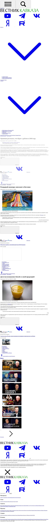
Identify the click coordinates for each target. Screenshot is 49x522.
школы (3, 455)
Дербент (3, 351)
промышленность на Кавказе (7, 352)
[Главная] (19, 11)
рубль (3, 179)
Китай (3, 350)
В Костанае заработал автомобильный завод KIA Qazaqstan (12, 244)
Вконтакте (28, 172)
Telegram (10, 172)
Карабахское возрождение (4, 135)
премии (3, 454)
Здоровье (17, 135)
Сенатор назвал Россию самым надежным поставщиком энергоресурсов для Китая (17, 336)
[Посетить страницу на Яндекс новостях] (7, 26)
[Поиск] (23, 4)
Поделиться (17, 164)
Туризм (3, 263)
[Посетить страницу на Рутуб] (22, 26)
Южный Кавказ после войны (7, 131)
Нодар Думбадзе (5, 458)
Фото (12, 135)
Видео (14, 135)
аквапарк (3, 269)
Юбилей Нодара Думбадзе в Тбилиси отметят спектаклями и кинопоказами (16, 438)
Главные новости (5, 76)
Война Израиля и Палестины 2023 (8, 130)
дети (3, 456)
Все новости (9, 136)
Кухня (20, 135)
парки (3, 457)
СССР (3, 452)
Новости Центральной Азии (7, 78)
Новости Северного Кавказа (7, 77)
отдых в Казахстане (5, 270)
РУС (1, 8)
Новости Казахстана (5, 262)
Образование (4, 451)
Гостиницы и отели (5, 265)
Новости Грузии (5, 448)
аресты (3, 453)
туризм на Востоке (5, 267)
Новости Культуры (5, 449)
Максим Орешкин (5, 180)
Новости (6, 172)
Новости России (5, 175)
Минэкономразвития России (7, 178)
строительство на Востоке (6, 268)
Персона (3, 450)
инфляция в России (5, 177)
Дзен (2, 172)
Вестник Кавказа (3, 136)
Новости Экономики (5, 176)
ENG (3, 8)
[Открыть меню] (8, 4)
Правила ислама (5, 133)
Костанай (3, 266)
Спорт (10, 135)
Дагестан (3, 349)
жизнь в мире (4, 459)
